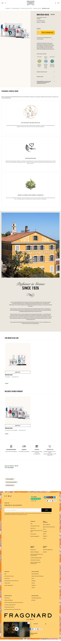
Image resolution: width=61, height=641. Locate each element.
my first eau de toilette (11, 482)
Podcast (44, 533)
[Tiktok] (10, 496)
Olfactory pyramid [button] (41, 53)
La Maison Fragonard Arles (36, 557)
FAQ (31, 523)
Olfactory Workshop (34, 551)
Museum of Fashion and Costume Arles (12, 609)
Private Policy (33, 534)
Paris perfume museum (35, 560)
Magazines (45, 536)
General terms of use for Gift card (11, 580)
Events (44, 529)
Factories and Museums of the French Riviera (13, 602)
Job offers (45, 551)
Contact (44, 538)
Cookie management (34, 536)
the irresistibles (9, 479)
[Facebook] (6, 496)
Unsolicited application (48, 549)
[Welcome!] (30, 2)
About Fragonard (46, 524)
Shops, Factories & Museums (49, 526)
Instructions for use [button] (42, 71)
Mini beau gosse (10, 485)
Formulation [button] (40, 76)
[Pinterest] (30, 619)
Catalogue (45, 531)
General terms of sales (35, 525)
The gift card (33, 549)
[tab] (46, 54)
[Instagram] (4, 496)
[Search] (5, 3)
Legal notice (32, 528)
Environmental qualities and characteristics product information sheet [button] (44, 82)
